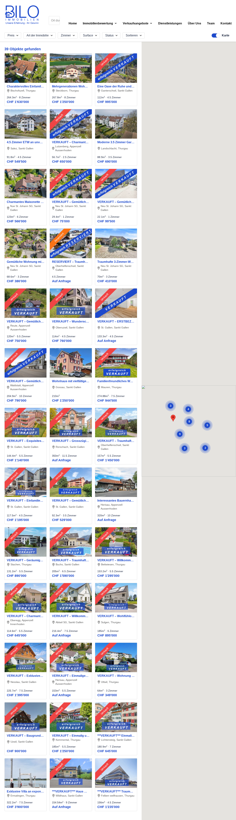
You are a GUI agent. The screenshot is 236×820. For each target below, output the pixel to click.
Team (211, 23)
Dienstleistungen (170, 23)
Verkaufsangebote (137, 23)
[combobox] (54, 20)
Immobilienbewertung (100, 23)
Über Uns (194, 23)
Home (73, 23)
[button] (173, 418)
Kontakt (226, 23)
